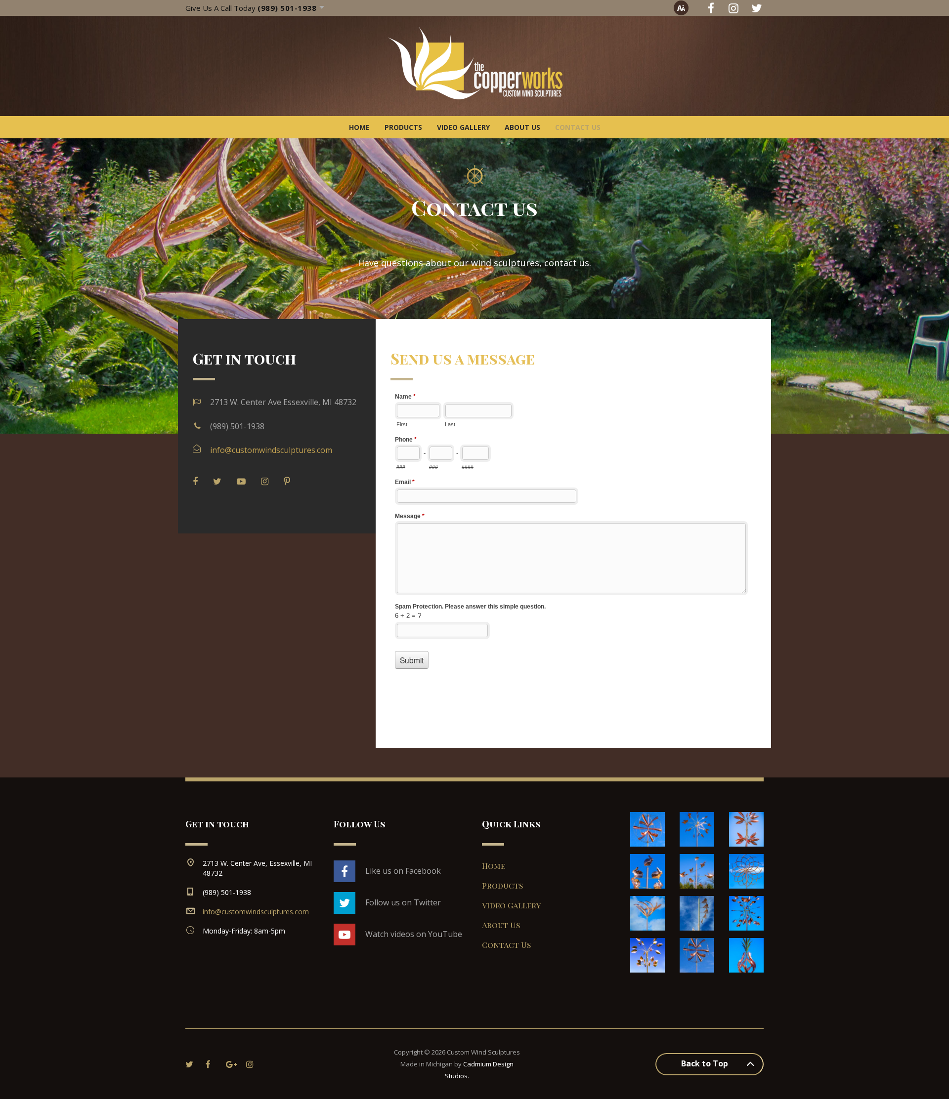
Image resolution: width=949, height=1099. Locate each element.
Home (359, 127)
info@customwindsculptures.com (271, 450)
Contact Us (578, 127)
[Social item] (710, 7)
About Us (522, 127)
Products (403, 127)
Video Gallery (463, 127)
